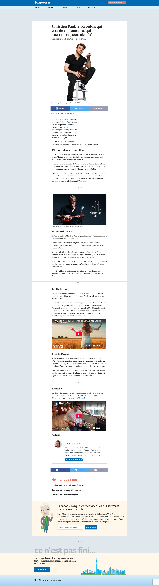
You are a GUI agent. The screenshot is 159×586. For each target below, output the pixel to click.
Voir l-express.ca (42, 570)
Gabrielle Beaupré (73, 443)
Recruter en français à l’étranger (66, 490)
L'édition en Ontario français (64, 494)
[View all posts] (74, 459)
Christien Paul (64, 122)
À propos (45, 580)
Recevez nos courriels (116, 3)
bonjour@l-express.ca (94, 455)
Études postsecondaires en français (68, 485)
